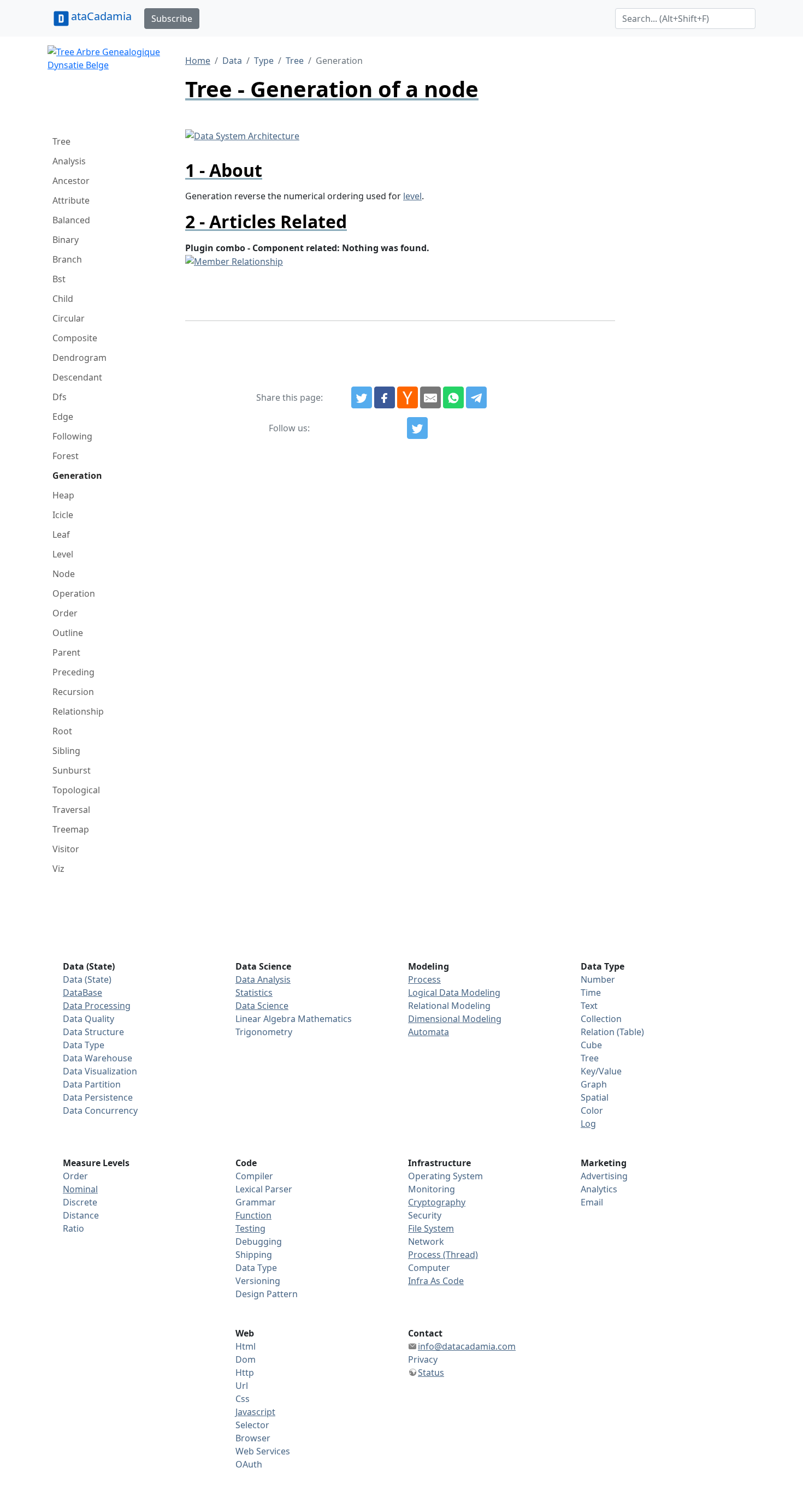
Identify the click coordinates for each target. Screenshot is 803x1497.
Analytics (599, 1189)
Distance (81, 1215)
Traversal (71, 810)
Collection (601, 1019)
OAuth (248, 1464)
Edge (62, 417)
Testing (250, 1228)
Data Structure (93, 1032)
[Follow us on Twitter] (417, 428)
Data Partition (92, 1084)
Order (65, 613)
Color (592, 1110)
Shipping (253, 1255)
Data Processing (97, 1006)
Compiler (254, 1176)
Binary (65, 240)
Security (424, 1215)
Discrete (80, 1202)
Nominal (80, 1189)
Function (253, 1215)
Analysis (69, 161)
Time (591, 993)
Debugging (258, 1241)
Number (598, 979)
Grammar (255, 1202)
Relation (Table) (612, 1032)
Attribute (71, 200)
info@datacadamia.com (467, 1346)
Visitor (65, 849)
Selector (252, 1425)
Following (72, 436)
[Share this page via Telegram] (476, 397)
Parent (66, 652)
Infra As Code (436, 1281)
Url (241, 1386)
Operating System (445, 1176)
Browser (252, 1438)
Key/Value (601, 1071)
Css (242, 1399)
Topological (76, 790)
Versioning (257, 1281)
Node (63, 574)
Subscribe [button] (171, 19)
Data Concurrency (100, 1110)
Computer (429, 1268)
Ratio (73, 1228)
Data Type (83, 1045)
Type (264, 61)
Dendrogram (79, 358)
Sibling (66, 751)
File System (431, 1228)
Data (232, 61)
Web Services (262, 1451)
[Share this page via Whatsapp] (453, 397)
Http (244, 1373)
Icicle (62, 515)
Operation (73, 593)
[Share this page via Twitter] (361, 397)
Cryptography (436, 1202)
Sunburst (71, 770)
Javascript (255, 1412)
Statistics (254, 993)
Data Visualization (100, 1071)
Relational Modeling (449, 1006)
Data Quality (88, 1019)
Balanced (71, 220)
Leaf (61, 534)
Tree (61, 141)
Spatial (595, 1097)
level (412, 196)
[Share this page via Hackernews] (407, 397)
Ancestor (71, 181)
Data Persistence (98, 1097)
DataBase (82, 993)
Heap (63, 495)
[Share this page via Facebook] (384, 397)
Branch (67, 259)
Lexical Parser (263, 1189)
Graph (594, 1084)
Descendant (77, 377)
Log (588, 1124)
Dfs (59, 397)
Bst (59, 279)
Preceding (73, 672)
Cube (591, 1045)
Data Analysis (263, 979)
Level (62, 554)
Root (62, 731)
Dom (245, 1359)
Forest (65, 456)
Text (589, 1006)
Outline (67, 633)
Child (62, 299)
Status (431, 1373)
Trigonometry (263, 1032)
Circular (68, 318)
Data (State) (87, 979)
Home (197, 61)
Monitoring (431, 1189)
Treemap (70, 829)
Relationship (78, 711)
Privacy (423, 1359)
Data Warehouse (97, 1058)
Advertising (604, 1176)
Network (426, 1241)
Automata (428, 1032)
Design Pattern (266, 1294)
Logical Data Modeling (454, 993)
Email (592, 1202)
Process (424, 979)
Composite (74, 338)
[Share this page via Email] (430, 397)
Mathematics (325, 1019)
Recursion (73, 692)
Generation (77, 476)
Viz (58, 869)
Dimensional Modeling (454, 1019)
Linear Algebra (265, 1019)
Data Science (261, 1006)
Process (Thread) (443, 1255)
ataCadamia (101, 16)
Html (245, 1346)
